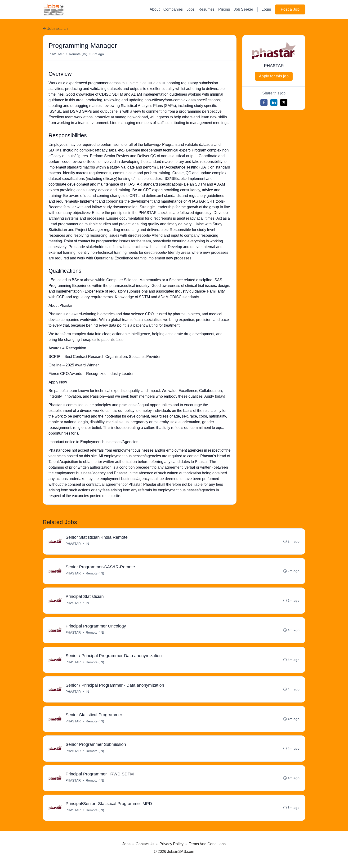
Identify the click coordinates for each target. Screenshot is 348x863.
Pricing (224, 9)
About (155, 9)
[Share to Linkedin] (273, 102)
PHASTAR (56, 54)
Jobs (191, 9)
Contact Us (145, 844)
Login (266, 9)
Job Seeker (243, 9)
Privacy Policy (171, 844)
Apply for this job (274, 76)
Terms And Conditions (207, 844)
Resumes (206, 9)
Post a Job (290, 9)
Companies (173, 9)
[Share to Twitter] (283, 102)
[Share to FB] (264, 102)
